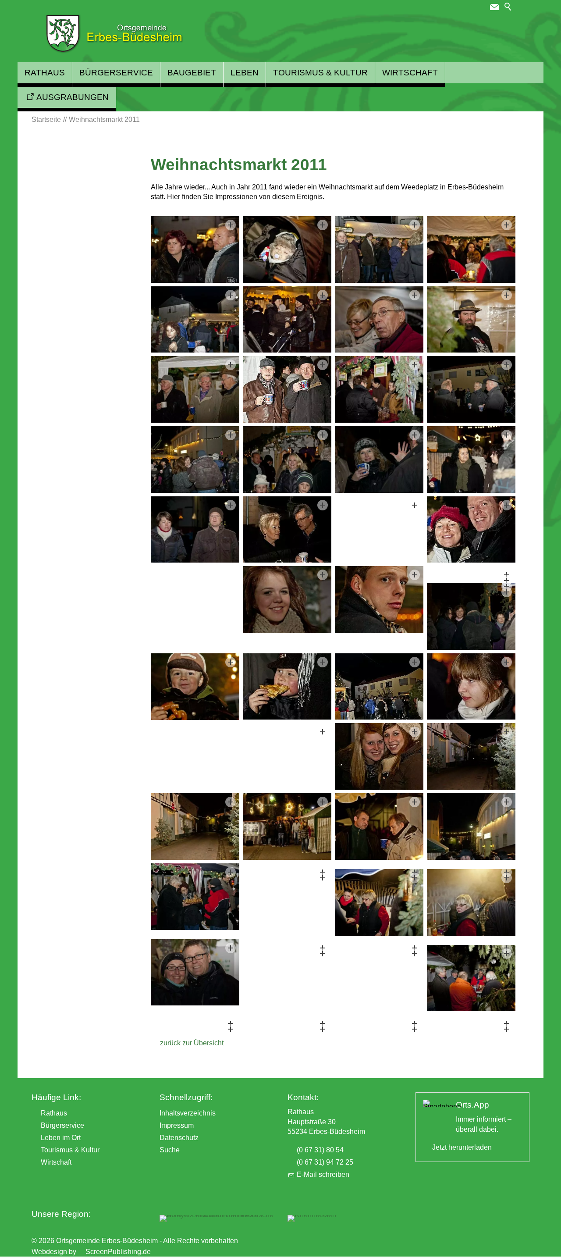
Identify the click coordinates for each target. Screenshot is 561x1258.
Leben (245, 72)
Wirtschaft (410, 72)
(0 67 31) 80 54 (320, 1150)
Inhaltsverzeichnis (188, 1113)
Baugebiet (191, 72)
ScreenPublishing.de (118, 1251)
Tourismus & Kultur (320, 72)
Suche (170, 1150)
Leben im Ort (61, 1137)
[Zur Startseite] (114, 33)
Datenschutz (179, 1137)
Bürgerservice (116, 72)
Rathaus (45, 72)
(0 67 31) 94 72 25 (325, 1162)
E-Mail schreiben (323, 1174)
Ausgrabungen (72, 97)
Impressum (177, 1125)
